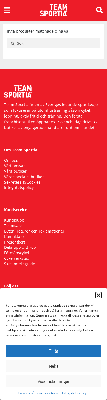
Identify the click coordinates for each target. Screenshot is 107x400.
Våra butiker (15, 171)
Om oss (11, 160)
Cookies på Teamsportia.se (38, 393)
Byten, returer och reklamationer (34, 231)
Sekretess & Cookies (22, 182)
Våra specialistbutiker (24, 176)
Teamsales (14, 225)
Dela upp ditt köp (20, 247)
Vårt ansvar (14, 165)
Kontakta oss (15, 236)
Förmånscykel (16, 252)
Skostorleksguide (19, 263)
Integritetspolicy (74, 393)
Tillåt (53, 351)
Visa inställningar (54, 381)
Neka (53, 366)
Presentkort (14, 242)
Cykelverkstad (16, 258)
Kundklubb (14, 220)
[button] (98, 295)
